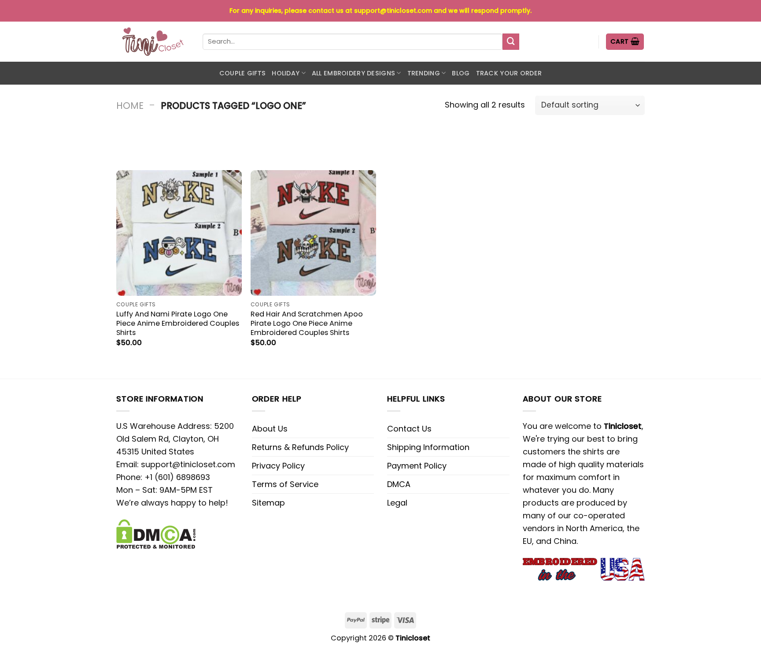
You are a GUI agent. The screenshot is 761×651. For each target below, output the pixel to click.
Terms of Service (285, 484)
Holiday (285, 73)
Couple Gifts (242, 73)
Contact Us (409, 428)
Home (130, 105)
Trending (423, 73)
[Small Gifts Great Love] (152, 42)
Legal (397, 502)
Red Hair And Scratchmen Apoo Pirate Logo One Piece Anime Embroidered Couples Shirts (307, 323)
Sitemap (268, 502)
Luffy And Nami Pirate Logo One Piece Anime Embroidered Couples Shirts (177, 323)
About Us (270, 428)
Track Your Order (509, 73)
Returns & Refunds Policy (300, 447)
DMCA (398, 484)
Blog (460, 73)
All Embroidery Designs (353, 73)
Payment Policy (417, 465)
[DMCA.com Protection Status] (156, 533)
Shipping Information (428, 447)
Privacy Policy (278, 465)
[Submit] (510, 41)
